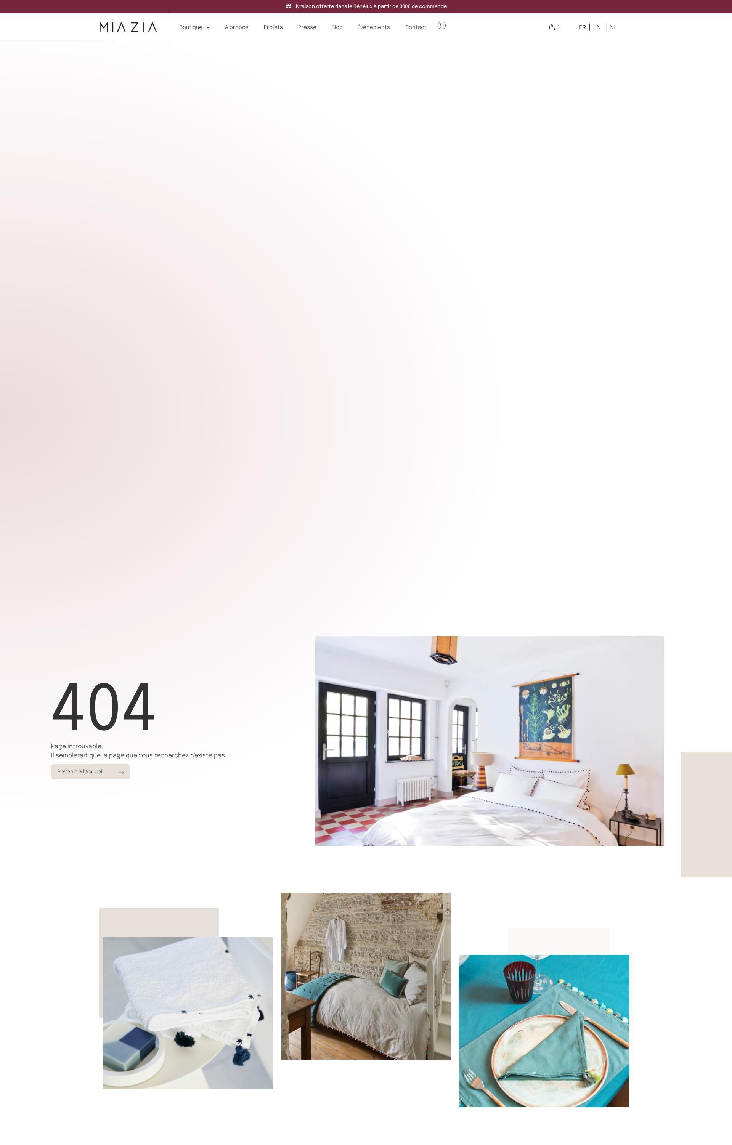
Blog (337, 27)
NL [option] (613, 27)
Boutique (191, 27)
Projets (273, 27)
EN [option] (596, 27)
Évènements (374, 27)
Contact (416, 27)
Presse (307, 27)
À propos (237, 27)
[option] (596, 27)
